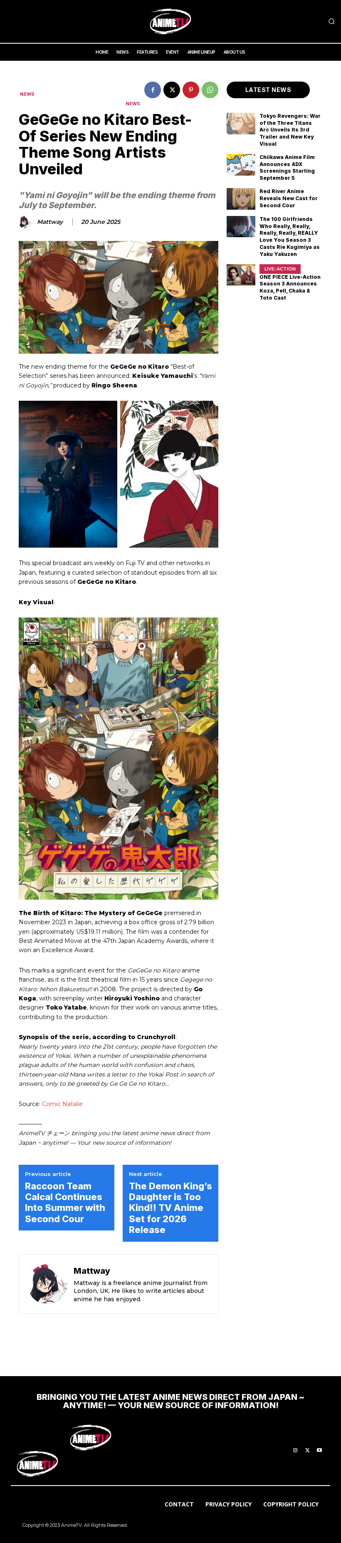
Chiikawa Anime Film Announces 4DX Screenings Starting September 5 (287, 167)
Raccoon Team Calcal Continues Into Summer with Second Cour (65, 1202)
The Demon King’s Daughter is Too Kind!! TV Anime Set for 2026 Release (170, 1208)
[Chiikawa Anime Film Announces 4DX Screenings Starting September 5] (241, 165)
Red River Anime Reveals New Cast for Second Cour (288, 198)
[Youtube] (319, 1451)
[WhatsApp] (210, 90)
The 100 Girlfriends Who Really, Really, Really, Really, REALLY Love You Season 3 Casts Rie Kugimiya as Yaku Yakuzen (289, 236)
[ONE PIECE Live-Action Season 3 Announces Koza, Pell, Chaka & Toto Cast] (241, 275)
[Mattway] (26, 222)
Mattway (50, 222)
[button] (331, 21)
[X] (171, 90)
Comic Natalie (62, 1104)
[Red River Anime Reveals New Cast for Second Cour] (241, 199)
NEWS (27, 94)
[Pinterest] (191, 90)
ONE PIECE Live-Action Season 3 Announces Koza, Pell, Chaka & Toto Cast (290, 287)
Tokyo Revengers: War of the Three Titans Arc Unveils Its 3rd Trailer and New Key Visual (290, 130)
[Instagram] (295, 1451)
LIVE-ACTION (280, 269)
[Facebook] (152, 90)
